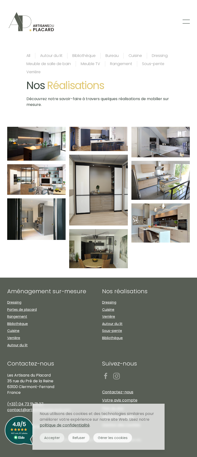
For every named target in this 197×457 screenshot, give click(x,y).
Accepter (52, 437)
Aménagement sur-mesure (46, 291)
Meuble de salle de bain (48, 64)
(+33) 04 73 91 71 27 (25, 404)
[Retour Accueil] (32, 21)
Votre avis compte (119, 400)
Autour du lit (51, 55)
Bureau (112, 55)
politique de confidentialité (65, 425)
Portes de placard (22, 309)
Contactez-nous (30, 363)
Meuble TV (90, 64)
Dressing (160, 55)
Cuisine (135, 55)
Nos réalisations (125, 291)
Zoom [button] (36, 143)
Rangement (121, 64)
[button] (186, 21)
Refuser (79, 437)
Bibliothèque (84, 55)
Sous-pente (153, 64)
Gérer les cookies (113, 437)
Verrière (33, 72)
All (28, 55)
